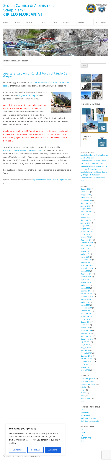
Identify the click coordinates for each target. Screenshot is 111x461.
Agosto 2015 (85, 279)
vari (82, 401)
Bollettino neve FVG (88, 418)
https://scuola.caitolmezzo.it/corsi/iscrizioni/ (23, 150)
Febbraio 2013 (86, 330)
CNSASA (84, 435)
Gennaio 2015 (86, 291)
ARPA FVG (85, 412)
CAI (82, 429)
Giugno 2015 (86, 282)
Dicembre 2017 (86, 245)
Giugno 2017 (86, 251)
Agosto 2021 (85, 223)
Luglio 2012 (85, 344)
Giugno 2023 (86, 209)
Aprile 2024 (85, 197)
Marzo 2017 (85, 257)
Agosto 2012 (85, 342)
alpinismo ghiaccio (88, 378)
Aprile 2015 (85, 285)
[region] (35, 440)
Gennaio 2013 (86, 333)
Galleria (67, 22)
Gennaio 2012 (86, 356)
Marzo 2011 (85, 370)
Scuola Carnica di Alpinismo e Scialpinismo (29, 7)
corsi (49, 179)
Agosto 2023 (85, 206)
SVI (82, 443)
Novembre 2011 (87, 359)
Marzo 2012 (85, 350)
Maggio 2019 (86, 237)
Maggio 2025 (86, 194)
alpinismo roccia (39, 179)
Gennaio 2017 (86, 262)
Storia (17, 22)
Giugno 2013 (86, 322)
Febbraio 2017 (86, 259)
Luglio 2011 (85, 364)
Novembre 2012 (87, 339)
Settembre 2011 (87, 361)
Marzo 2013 (85, 327)
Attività (53, 22)
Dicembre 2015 (86, 274)
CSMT (83, 441)
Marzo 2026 (85, 192)
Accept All (52, 449)
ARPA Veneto (86, 415)
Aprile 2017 (85, 254)
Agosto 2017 (85, 248)
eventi (83, 392)
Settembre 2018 (87, 242)
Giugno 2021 (86, 228)
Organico (30, 22)
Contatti (80, 22)
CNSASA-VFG (86, 438)
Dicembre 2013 (86, 313)
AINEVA (84, 409)
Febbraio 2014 (86, 308)
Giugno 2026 (86, 189)
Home (5, 22)
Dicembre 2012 (86, 336)
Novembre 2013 (87, 316)
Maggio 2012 (86, 347)
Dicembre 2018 (86, 240)
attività (83, 387)
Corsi (42, 22)
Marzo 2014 (85, 305)
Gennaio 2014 (86, 310)
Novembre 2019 (87, 231)
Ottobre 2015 (86, 276)
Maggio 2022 (86, 217)
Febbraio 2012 (86, 353)
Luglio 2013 (85, 319)
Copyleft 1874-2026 (13, 456)
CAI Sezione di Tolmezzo (31, 456)
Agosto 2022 (85, 214)
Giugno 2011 (86, 367)
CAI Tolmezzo (100, 22)
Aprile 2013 (85, 325)
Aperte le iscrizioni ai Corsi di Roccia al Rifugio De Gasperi (35, 75)
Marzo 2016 (85, 271)
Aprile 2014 (85, 302)
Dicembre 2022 (86, 211)
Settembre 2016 (87, 268)
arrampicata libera (88, 384)
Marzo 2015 (85, 288)
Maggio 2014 (86, 299)
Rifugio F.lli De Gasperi (27, 95)
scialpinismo (85, 398)
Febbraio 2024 (86, 200)
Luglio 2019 (85, 234)
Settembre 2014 (87, 296)
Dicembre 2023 (86, 203)
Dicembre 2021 (86, 220)
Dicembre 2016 (86, 265)
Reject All (35, 449)
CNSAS (83, 432)
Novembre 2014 (87, 293)
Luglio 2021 (85, 226)
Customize (17, 449)
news (53, 179)
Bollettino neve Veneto (90, 421)
